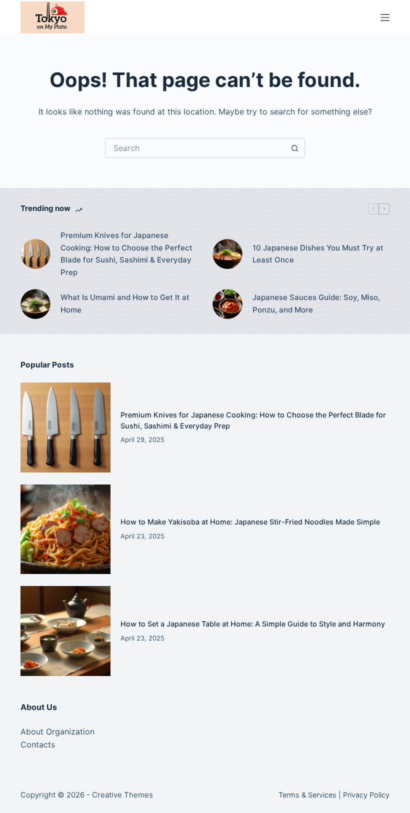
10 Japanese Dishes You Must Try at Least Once (318, 254)
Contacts (37, 745)
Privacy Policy (366, 794)
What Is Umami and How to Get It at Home (125, 303)
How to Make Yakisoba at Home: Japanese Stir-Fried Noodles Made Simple (250, 522)
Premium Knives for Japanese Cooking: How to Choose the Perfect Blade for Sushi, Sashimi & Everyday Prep (126, 253)
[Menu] (385, 17)
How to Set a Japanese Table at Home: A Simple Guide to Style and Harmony (252, 624)
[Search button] (295, 148)
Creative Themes (122, 795)
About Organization (57, 731)
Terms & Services (307, 794)
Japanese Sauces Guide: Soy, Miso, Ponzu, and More (316, 303)
